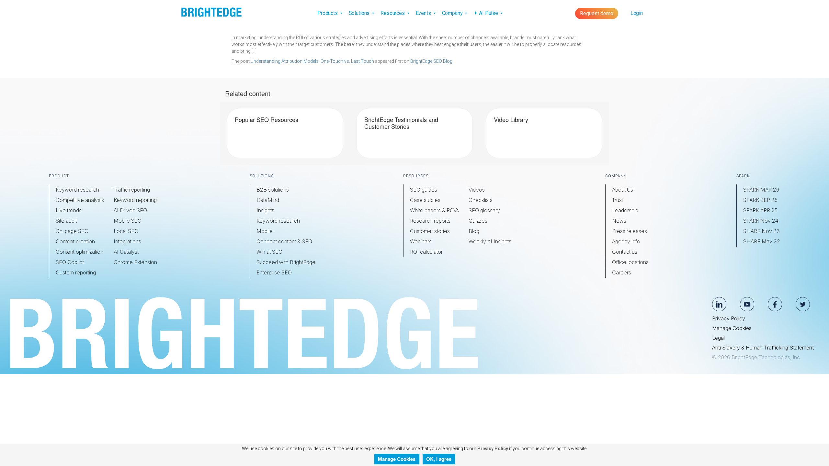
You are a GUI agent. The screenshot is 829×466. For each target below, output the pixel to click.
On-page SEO (72, 231)
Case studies (425, 200)
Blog (474, 231)
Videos (477, 189)
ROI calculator (426, 252)
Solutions (360, 13)
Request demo (596, 13)
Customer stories (430, 231)
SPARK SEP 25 (760, 200)
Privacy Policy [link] (492, 448)
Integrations (127, 241)
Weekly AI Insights (490, 241)
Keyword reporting (135, 200)
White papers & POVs (434, 210)
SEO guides (423, 189)
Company (453, 13)
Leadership (625, 210)
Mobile (264, 231)
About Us (622, 189)
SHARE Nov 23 (761, 231)
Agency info (626, 241)
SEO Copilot (70, 262)
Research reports (430, 220)
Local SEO (126, 231)
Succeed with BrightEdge (285, 262)
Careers (621, 272)
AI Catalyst (126, 252)
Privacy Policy (728, 318)
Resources (393, 13)
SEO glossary (484, 210)
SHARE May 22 (761, 241)
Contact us (624, 252)
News (619, 220)
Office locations (630, 262)
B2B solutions (272, 189)
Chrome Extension (135, 262)
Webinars (421, 241)
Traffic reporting (132, 189)
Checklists (481, 200)
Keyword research (77, 189)
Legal (718, 338)
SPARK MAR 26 (761, 189)
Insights (265, 210)
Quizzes (478, 220)
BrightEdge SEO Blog (431, 61)
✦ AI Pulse (486, 13)
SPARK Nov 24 (760, 220)
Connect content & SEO (284, 241)
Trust (617, 200)
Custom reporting (76, 272)
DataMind (267, 200)
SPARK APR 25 (760, 210)
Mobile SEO (128, 220)
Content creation (75, 241)
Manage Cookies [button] (396, 458)
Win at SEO (269, 252)
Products (328, 13)
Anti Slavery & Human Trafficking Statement (763, 347)
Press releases (629, 231)
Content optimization (79, 252)
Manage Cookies (732, 328)
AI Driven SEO (130, 210)
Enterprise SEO (274, 272)
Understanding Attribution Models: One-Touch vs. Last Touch (312, 61)
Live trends (69, 210)
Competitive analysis (80, 200)
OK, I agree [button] (438, 458)
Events (424, 13)
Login (636, 13)
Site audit (66, 220)
